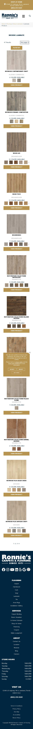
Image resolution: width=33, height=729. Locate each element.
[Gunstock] (19, 449)
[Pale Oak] (16, 469)
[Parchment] (16, 265)
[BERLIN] (16, 142)
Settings (16, 372)
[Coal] (19, 326)
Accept (12, 369)
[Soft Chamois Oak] (16, 510)
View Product (16, 85)
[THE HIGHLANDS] (16, 162)
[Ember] (24, 326)
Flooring (9, 24)
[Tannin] (16, 285)
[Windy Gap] (11, 203)
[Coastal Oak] (16, 121)
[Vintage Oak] (19, 80)
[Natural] (16, 428)
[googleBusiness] (24, 570)
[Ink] (11, 285)
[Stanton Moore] (26, 203)
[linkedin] (16, 570)
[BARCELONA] (21, 244)
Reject (21, 369)
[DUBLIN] (16, 224)
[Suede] (21, 285)
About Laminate (17, 24)
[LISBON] (11, 162)
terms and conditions (14, 363)
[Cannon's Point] (21, 203)
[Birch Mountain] (16, 183)
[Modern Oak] (16, 101)
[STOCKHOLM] (26, 162)
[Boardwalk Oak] (21, 121)
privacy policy (19, 362)
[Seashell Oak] (16, 60)
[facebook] (3, 570)
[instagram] (7, 570)
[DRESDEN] (11, 244)
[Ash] (16, 346)
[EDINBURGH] (16, 244)
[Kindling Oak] (24, 531)
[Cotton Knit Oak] (19, 531)
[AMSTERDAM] (26, 244)
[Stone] (14, 326)
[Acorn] (16, 306)
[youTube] (12, 570)
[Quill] (26, 285)
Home (3, 24)
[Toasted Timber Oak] (14, 490)
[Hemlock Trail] (16, 203)
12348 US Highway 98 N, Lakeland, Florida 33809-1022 (17, 5)
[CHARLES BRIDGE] (21, 162)
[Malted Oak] (19, 490)
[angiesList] (28, 570)
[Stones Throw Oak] (24, 490)
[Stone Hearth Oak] (14, 531)
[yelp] (20, 570)
